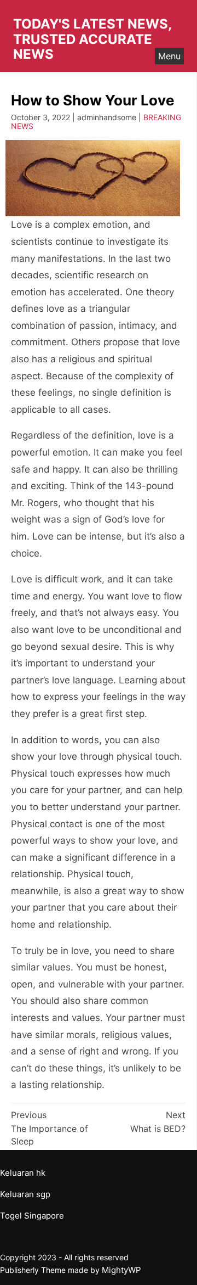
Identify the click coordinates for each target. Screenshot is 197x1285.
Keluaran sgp (25, 1194)
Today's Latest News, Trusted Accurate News (92, 39)
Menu (169, 55)
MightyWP (121, 1270)
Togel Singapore (32, 1215)
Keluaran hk (22, 1173)
